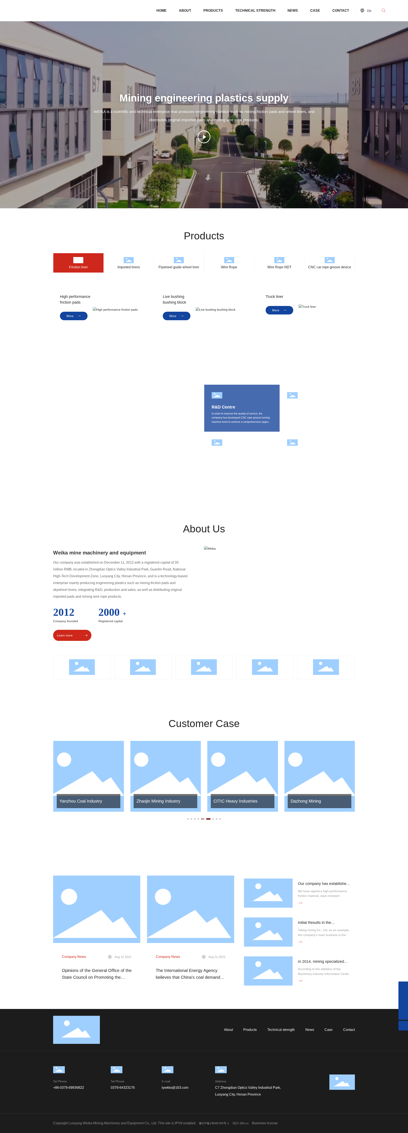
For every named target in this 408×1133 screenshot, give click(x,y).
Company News (74, 957)
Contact (340, 10)
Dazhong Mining (229, 801)
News (293, 10)
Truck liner (274, 296)
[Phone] (403, 986)
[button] (403, 104)
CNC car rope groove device (329, 267)
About (185, 10)
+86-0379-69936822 (68, 1087)
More (74, 316)
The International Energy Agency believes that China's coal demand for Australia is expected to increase (189, 977)
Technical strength (255, 10)
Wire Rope (229, 267)
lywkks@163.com (175, 1087)
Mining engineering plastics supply (204, 98)
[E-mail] (403, 1005)
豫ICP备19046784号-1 (214, 1123)
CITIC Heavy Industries (158, 801)
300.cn (244, 1123)
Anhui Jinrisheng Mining (312, 801)
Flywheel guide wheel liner (179, 267)
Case (315, 10)
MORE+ (66, 812)
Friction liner (78, 267)
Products (213, 10)
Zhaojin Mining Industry (81, 801)
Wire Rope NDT (279, 267)
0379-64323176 (123, 1087)
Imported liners (129, 267)
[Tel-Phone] (403, 996)
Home (161, 10)
